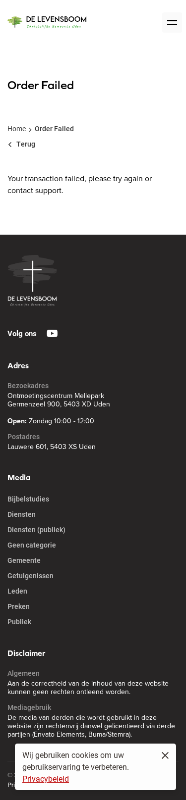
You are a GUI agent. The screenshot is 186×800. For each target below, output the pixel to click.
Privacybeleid (45, 778)
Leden (17, 591)
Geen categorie (31, 545)
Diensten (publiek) (36, 529)
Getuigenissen (30, 575)
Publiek (19, 621)
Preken (18, 606)
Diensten (21, 514)
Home (16, 128)
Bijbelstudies (28, 498)
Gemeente (24, 560)
